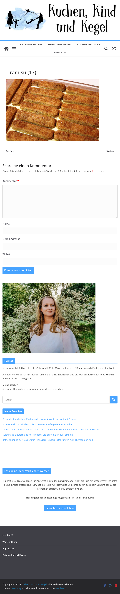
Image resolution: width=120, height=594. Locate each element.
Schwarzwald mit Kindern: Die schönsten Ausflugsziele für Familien (37, 424)
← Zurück (8, 151)
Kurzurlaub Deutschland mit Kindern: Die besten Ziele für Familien (37, 434)
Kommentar (10, 181)
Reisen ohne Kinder (59, 44)
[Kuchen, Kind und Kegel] (6, 48)
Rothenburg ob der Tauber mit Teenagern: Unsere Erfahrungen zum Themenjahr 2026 (47, 439)
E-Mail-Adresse (11, 239)
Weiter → (112, 151)
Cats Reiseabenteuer (88, 44)
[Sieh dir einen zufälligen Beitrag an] (114, 48)
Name (6, 224)
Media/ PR (7, 535)
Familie (58, 52)
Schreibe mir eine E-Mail (60, 508)
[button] (64, 52)
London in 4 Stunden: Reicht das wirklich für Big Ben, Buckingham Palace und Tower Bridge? (51, 429)
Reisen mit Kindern (31, 44)
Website (7, 254)
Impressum (8, 548)
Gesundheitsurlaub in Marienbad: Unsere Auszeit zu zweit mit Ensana (39, 419)
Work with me (9, 541)
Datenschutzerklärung (14, 555)
